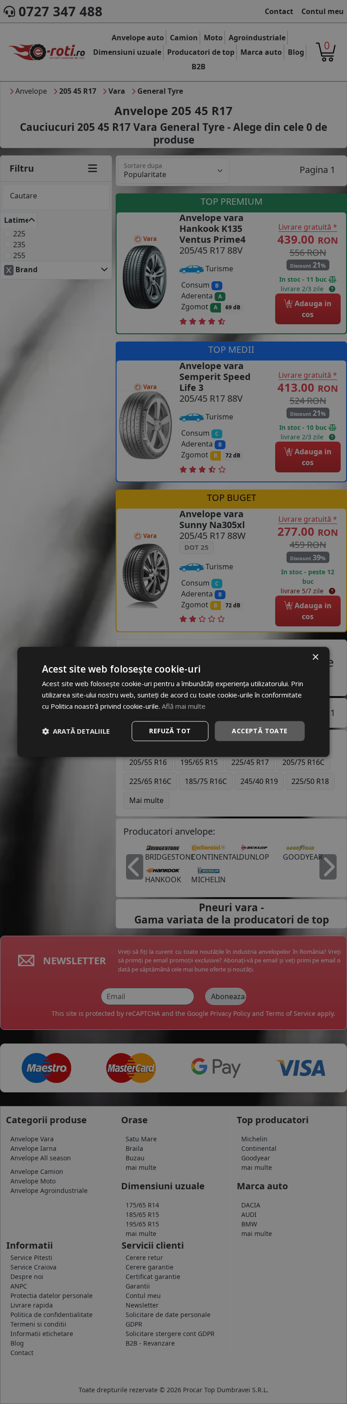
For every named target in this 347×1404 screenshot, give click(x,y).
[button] (76, 731)
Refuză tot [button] (170, 730)
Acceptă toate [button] (259, 730)
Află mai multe (184, 706)
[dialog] (173, 702)
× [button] (315, 657)
